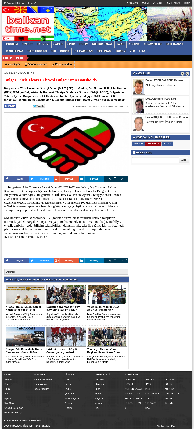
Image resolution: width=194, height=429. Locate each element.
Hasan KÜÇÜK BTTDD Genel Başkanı (167, 117)
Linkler (7, 389)
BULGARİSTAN (26, 73)
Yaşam (98, 403)
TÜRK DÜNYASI (133, 398)
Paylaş (19, 178)
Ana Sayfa (133, 3)
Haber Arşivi (40, 384)
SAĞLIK (129, 384)
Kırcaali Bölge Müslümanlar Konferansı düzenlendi (23, 308)
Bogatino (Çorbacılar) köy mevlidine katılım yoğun (63, 308)
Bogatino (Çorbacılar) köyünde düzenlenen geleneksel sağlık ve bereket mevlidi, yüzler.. (63, 317)
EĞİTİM (168, 384)
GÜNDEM (130, 379)
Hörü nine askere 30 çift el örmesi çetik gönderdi (63, 351)
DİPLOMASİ (151, 403)
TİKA (147, 408)
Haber (68, 384)
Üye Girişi (157, 3)
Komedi (99, 393)
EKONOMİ (170, 379)
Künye (177, 3)
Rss (6, 393)
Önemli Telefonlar (13, 408)
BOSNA (169, 398)
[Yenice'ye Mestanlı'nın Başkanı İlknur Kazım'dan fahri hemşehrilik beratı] (107, 336)
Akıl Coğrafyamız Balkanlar (161, 85)
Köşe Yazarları (41, 389)
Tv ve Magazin (72, 398)
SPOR (148, 384)
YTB (127, 408)
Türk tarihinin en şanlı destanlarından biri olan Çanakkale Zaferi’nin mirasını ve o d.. (25, 359)
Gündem (99, 379)
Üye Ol (145, 3)
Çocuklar (69, 393)
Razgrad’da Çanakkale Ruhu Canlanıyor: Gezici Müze (24, 351)
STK (147, 398)
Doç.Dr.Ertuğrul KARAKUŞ (161, 98)
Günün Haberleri (43, 379)
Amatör (68, 403)
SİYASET (149, 379)
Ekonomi (99, 384)
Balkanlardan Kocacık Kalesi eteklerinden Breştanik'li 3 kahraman (165, 105)
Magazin (99, 398)
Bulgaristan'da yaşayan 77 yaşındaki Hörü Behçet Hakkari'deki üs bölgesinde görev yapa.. (65, 359)
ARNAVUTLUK (132, 393)
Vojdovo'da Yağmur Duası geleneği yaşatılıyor (103, 308)
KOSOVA (169, 389)
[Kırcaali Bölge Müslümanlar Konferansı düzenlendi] (26, 294)
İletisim (187, 3)
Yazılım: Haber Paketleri (168, 426)
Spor (67, 379)
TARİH (148, 389)
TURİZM (169, 403)
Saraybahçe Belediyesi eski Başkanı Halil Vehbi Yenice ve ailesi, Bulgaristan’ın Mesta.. (106, 359)
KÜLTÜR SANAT (133, 389)
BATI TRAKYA (152, 393)
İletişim (8, 379)
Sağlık (68, 389)
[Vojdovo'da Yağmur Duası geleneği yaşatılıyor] (107, 294)
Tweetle (44, 178)
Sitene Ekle (13, 412)
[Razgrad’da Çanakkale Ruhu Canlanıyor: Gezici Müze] (26, 336)
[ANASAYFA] (45, 19)
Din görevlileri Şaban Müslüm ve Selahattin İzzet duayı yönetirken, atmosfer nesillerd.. (104, 317)
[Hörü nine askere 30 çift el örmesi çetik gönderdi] (66, 336)
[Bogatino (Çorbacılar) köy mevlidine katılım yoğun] (66, 294)
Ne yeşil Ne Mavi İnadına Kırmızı (164, 121)
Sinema (69, 408)
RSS (168, 3)
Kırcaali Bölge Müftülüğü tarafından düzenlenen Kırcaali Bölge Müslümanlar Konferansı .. (24, 317)
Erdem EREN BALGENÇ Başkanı (165, 80)
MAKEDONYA (172, 393)
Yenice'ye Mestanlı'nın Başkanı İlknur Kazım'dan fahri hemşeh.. (103, 352)
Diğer (97, 408)
